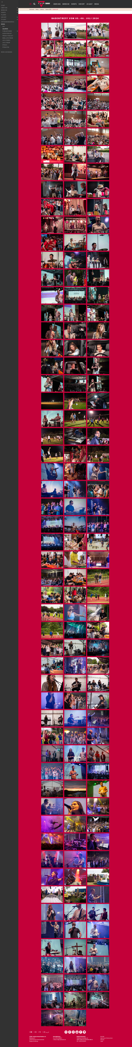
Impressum (103, 1038)
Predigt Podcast (7, 36)
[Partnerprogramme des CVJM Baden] (84, 1032)
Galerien (42, 9)
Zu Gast (90, 4)
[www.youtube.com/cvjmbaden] (77, 1032)
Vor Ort (82, 4)
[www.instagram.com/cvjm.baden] (73, 1032)
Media (96, 4)
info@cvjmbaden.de (61, 1039)
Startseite (31, 9)
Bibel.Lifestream (7, 38)
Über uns (57, 4)
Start (3, 5)
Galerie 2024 (48, 9)
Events (74, 4)
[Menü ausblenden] (2, 2)
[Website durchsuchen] (34, 4)
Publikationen (7, 31)
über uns (4, 8)
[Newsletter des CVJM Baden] (69, 1032)
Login (101, 1041)
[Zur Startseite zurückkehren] (44, 2)
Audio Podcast (7, 33)
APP (3, 26)
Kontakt (102, 1036)
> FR (39, 1032)
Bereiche (65, 4)
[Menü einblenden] (30, 4)
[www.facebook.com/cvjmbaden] (80, 1032)
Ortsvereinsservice (7, 22)
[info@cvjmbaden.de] (66, 1032)
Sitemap (102, 1039)
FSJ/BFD (3, 15)
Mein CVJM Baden (6, 52)
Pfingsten (5, 47)
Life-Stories (6, 40)
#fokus (4, 45)
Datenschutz (109, 1038)
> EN (35, 1032)
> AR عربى (45, 1032)
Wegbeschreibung (33, 1041)
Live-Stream (6, 43)
